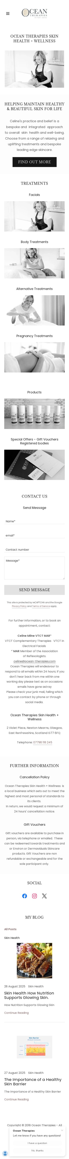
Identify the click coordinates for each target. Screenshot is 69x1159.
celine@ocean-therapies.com (35, 661)
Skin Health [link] (12, 938)
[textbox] (34, 519)
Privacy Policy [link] (19, 606)
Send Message (34, 590)
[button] (8, 13)
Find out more (34, 162)
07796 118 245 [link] (42, 742)
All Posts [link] (10, 929)
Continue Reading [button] (16, 1013)
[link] (34, 13)
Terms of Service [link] (41, 606)
